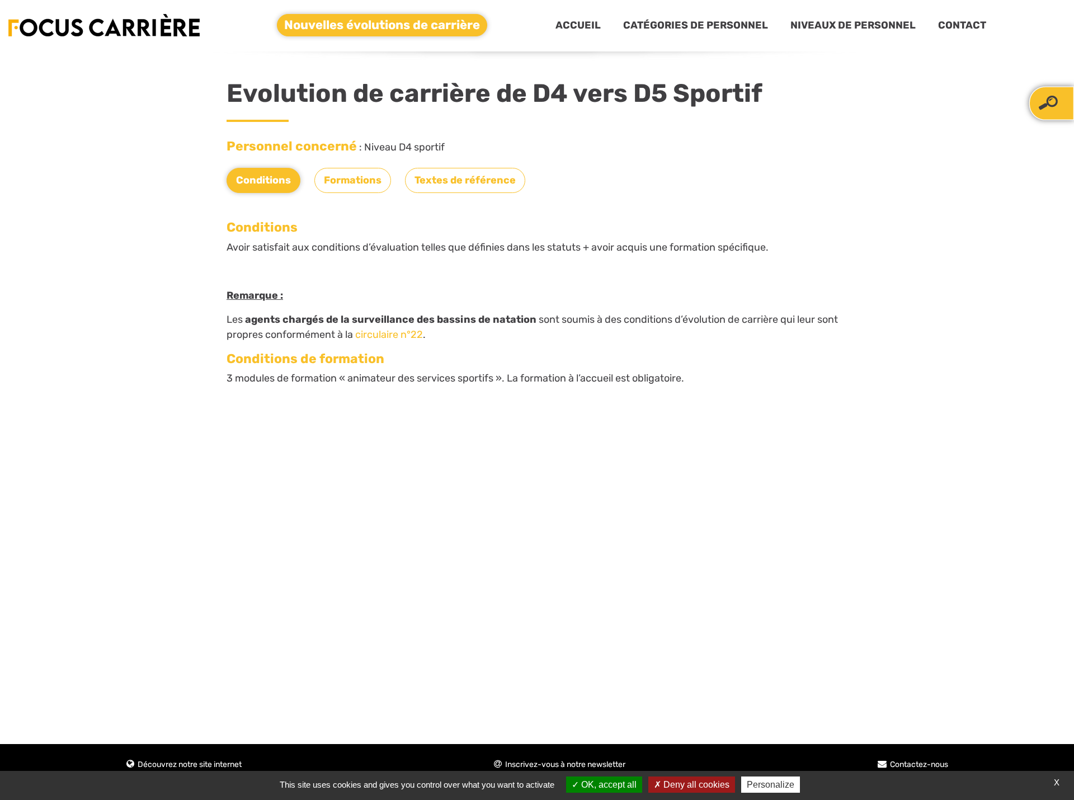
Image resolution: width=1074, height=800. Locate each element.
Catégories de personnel (695, 25)
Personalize (770, 784)
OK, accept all (608, 784)
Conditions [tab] (263, 180)
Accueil (578, 25)
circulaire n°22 (389, 334)
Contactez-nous (919, 764)
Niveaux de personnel (853, 25)
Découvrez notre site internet (190, 764)
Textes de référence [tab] (465, 180)
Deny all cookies (695, 784)
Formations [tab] (352, 180)
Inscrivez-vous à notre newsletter (565, 764)
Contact (962, 25)
